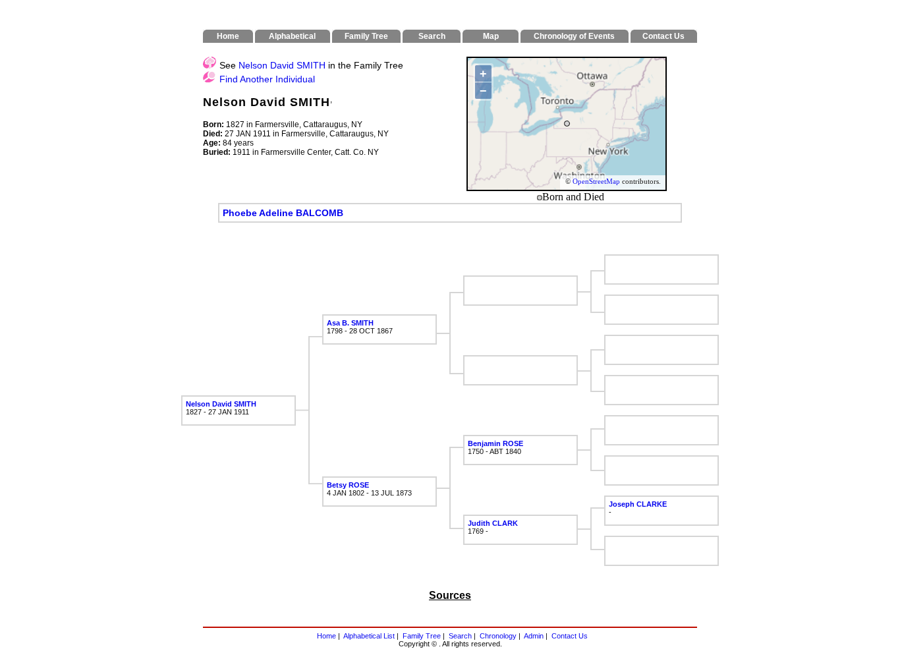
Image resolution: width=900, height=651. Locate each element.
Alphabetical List (369, 636)
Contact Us (569, 636)
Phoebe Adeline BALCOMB (283, 213)
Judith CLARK (493, 523)
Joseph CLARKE (638, 504)
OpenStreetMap (596, 181)
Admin (534, 636)
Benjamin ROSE (495, 443)
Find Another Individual (267, 79)
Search (460, 636)
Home (326, 636)
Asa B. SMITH (350, 323)
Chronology (498, 636)
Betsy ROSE (348, 485)
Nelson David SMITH (282, 65)
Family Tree (422, 636)
